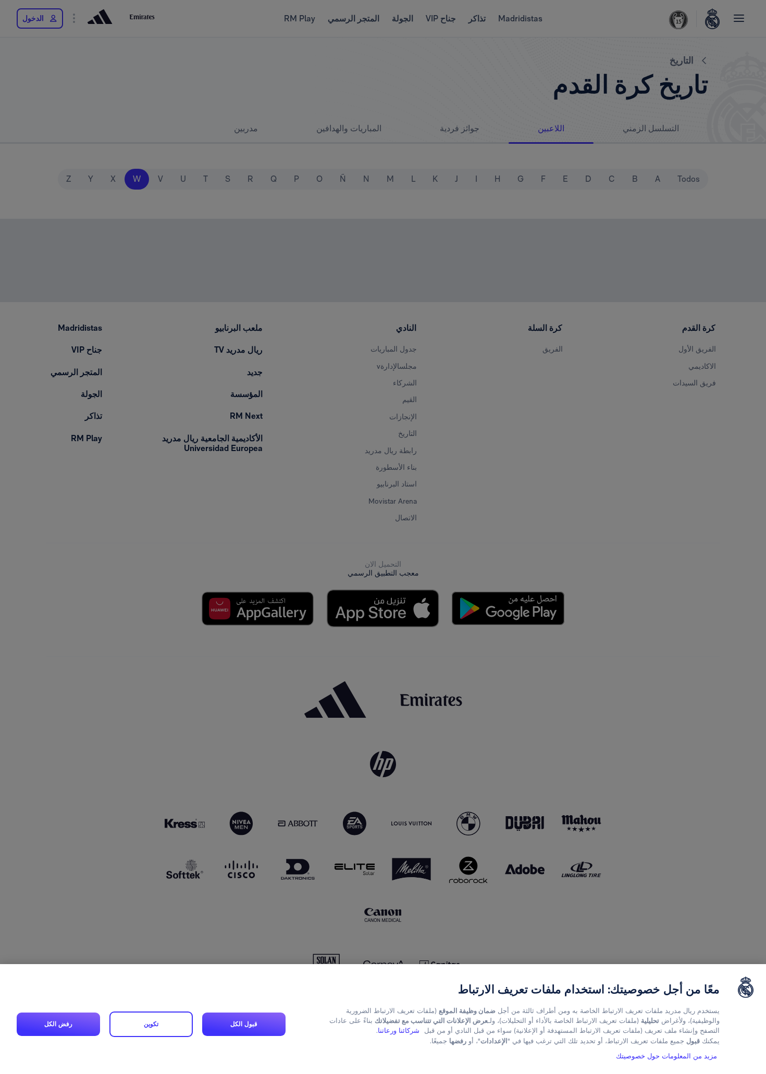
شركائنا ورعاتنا (398, 1031)
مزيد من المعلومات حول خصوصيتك (666, 1056)
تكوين (151, 1024)
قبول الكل (243, 1024)
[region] (383, 1019)
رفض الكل (58, 1024)
